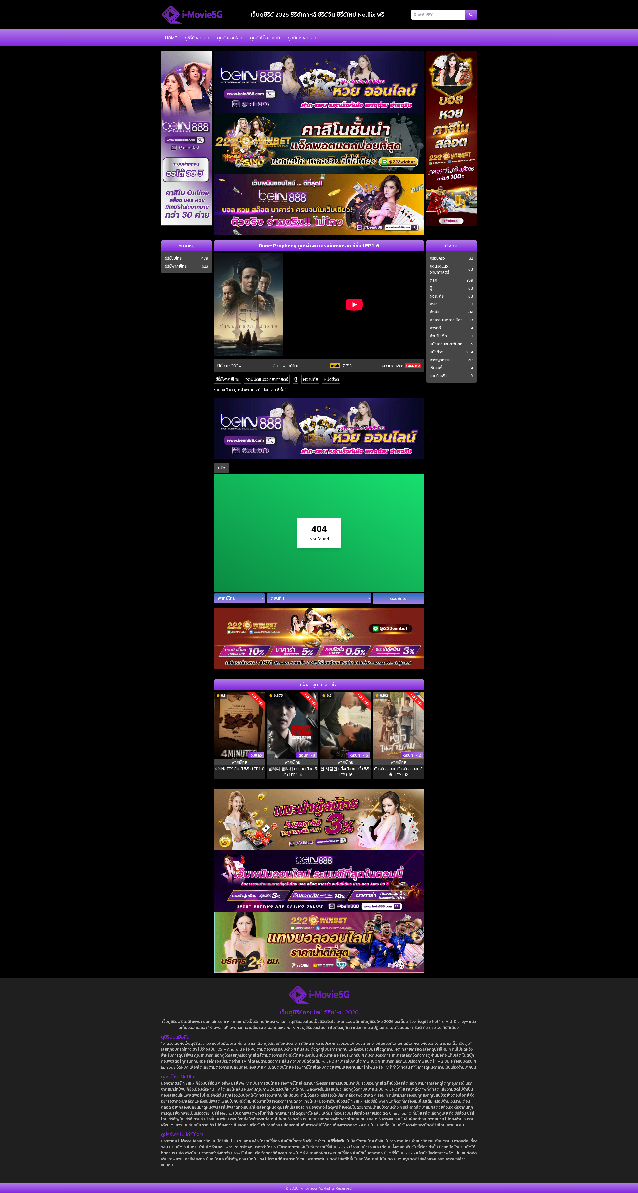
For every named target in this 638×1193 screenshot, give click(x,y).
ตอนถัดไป (398, 598)
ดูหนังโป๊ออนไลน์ (265, 37)
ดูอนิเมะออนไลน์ (302, 37)
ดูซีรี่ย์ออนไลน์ (197, 37)
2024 (236, 365)
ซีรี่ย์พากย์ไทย (227, 379)
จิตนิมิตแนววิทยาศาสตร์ (266, 379)
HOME (171, 37)
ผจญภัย (310, 379)
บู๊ (295, 379)
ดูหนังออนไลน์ (229, 37)
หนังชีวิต (331, 379)
